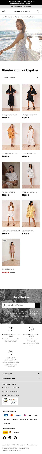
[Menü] (16, 398)
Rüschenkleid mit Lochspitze (28, 154)
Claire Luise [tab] (7, 373)
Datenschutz (21, 445)
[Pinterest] (9, 437)
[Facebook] (4, 437)
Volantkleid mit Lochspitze (27, 231)
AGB (13, 445)
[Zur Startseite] (2, 17)
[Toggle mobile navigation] (4, 11)
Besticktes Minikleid (9, 192)
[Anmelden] (37, 305)
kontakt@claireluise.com (10, 395)
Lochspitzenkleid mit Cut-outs (9, 115)
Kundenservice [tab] (9, 379)
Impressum (6, 445)
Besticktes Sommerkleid (11, 231)
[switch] (13, 403)
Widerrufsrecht (32, 445)
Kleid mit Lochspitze (29, 192)
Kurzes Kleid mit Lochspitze (8, 269)
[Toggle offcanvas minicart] (38, 11)
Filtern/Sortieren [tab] (9, 77)
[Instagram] (15, 437)
